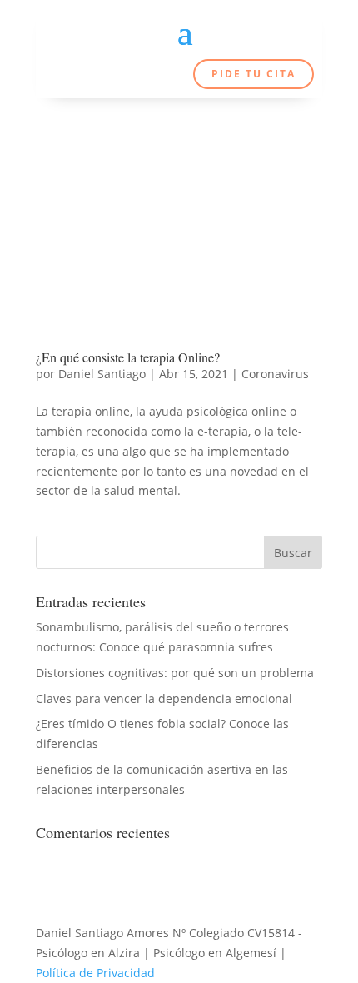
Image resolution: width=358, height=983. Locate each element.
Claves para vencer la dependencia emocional (164, 698)
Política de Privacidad (95, 973)
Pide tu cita (253, 74)
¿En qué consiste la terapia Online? (128, 357)
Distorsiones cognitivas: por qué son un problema (175, 673)
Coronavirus (275, 374)
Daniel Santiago (102, 374)
